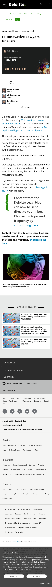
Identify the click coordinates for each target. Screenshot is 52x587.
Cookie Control (10, 553)
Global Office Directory (11, 401)
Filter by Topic (11, 14)
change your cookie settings (21, 567)
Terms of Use (20, 532)
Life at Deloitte (21, 489)
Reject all (14, 576)
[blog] (34, 411)
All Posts (10, 19)
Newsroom (27, 398)
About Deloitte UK (24, 509)
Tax (36, 450)
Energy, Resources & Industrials (24, 465)
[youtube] (27, 411)
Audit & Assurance (9, 445)
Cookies (18, 514)
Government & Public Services (22, 470)
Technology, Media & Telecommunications (29, 474)
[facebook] (29, 82)
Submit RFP (10, 376)
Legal (4, 450)
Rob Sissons (12, 101)
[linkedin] (23, 82)
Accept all (37, 576)
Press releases (15, 398)
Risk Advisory (27, 450)
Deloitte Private (14, 450)
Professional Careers (36, 489)
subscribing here (26, 225)
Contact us (9, 362)
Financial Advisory (35, 445)
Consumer (6, 465)
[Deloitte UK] (17, 4)
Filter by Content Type (33, 14)
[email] (10, 82)
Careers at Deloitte (14, 370)
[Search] (41, 4)
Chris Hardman (13, 95)
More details (44, 583)
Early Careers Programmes (32, 494)
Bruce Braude (13, 89)
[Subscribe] (17, 19)
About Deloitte (9, 390)
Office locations (31, 383)
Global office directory (14, 383)
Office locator (26, 401)
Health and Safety (30, 514)
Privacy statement (29, 518)
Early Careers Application (11, 494)
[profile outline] (48, 4)
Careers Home (8, 489)
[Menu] (4, 4)
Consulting (22, 445)
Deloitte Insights (39, 398)
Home (5, 398)
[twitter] (17, 82)
